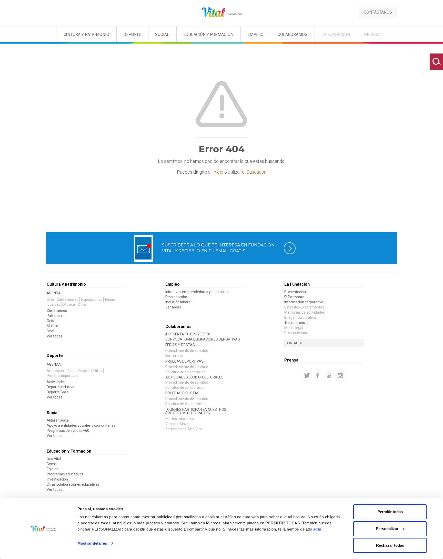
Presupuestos (295, 333)
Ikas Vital (54, 459)
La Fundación (335, 34)
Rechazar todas (390, 545)
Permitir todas (390, 512)
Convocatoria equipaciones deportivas (202, 339)
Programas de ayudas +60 (68, 430)
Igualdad (54, 304)
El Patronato (294, 297)
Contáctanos (378, 12)
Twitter (306, 375)
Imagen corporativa (300, 317)
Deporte (132, 34)
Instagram (340, 375)
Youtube (329, 375)
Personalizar (387, 528)
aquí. (318, 529)
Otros (82, 304)
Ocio (50, 321)
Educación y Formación (208, 34)
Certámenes (57, 310)
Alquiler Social (58, 420)
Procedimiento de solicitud (186, 350)
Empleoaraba (176, 297)
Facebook (318, 375)
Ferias (110, 299)
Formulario (174, 356)
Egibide (52, 469)
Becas (52, 464)
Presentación (295, 292)
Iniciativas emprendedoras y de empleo (197, 292)
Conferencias (67, 299)
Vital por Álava (177, 424)
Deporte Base (58, 392)
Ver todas (54, 336)
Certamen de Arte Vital (184, 429)
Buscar (436, 62)
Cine (50, 299)
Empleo (255, 34)
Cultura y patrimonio (86, 34)
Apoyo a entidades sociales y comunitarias (81, 425)
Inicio (218, 172)
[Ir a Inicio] (222, 12)
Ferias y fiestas (180, 345)
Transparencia (296, 323)
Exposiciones (91, 299)
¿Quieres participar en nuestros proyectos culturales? (195, 411)
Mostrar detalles (92, 543)
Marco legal (293, 328)
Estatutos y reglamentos (304, 307)
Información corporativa (303, 302)
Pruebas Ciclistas (182, 393)
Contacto (294, 343)
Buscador (256, 172)
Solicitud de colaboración (185, 372)
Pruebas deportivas (62, 376)
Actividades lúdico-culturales (194, 377)
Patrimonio (56, 316)
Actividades (56, 382)
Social (162, 34)
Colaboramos (292, 34)
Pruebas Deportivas (184, 361)
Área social (56, 371)
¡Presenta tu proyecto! (187, 334)
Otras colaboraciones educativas (73, 484)
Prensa (372, 34)
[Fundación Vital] (25, 33)
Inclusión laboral (178, 302)
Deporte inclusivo (60, 387)
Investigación (57, 479)
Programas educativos (65, 474)
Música (69, 304)
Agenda (54, 293)
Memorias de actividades (304, 312)
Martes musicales (179, 419)
